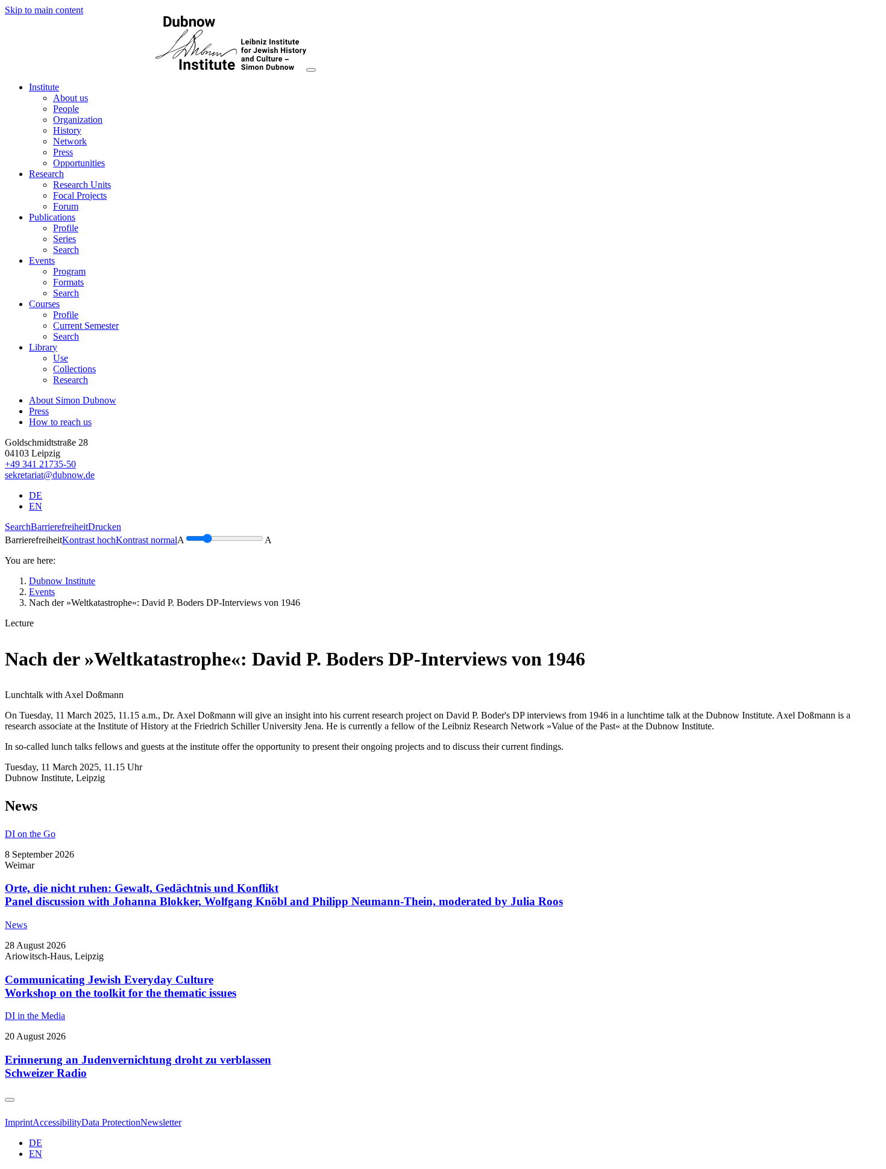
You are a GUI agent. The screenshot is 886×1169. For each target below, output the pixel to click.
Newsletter (160, 1122)
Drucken (104, 527)
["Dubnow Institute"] (155, 66)
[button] (44, 87)
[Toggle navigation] (311, 70)
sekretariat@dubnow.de (50, 475)
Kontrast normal (146, 540)
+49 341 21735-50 (40, 464)
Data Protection (110, 1122)
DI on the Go (30, 834)
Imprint (19, 1122)
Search (18, 527)
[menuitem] (70, 98)
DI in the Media (35, 1016)
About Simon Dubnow (72, 400)
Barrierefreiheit (59, 527)
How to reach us (60, 422)
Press (39, 411)
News (16, 925)
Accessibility (57, 1122)
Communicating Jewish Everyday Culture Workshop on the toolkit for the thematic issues (120, 986)
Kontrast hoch (89, 540)
